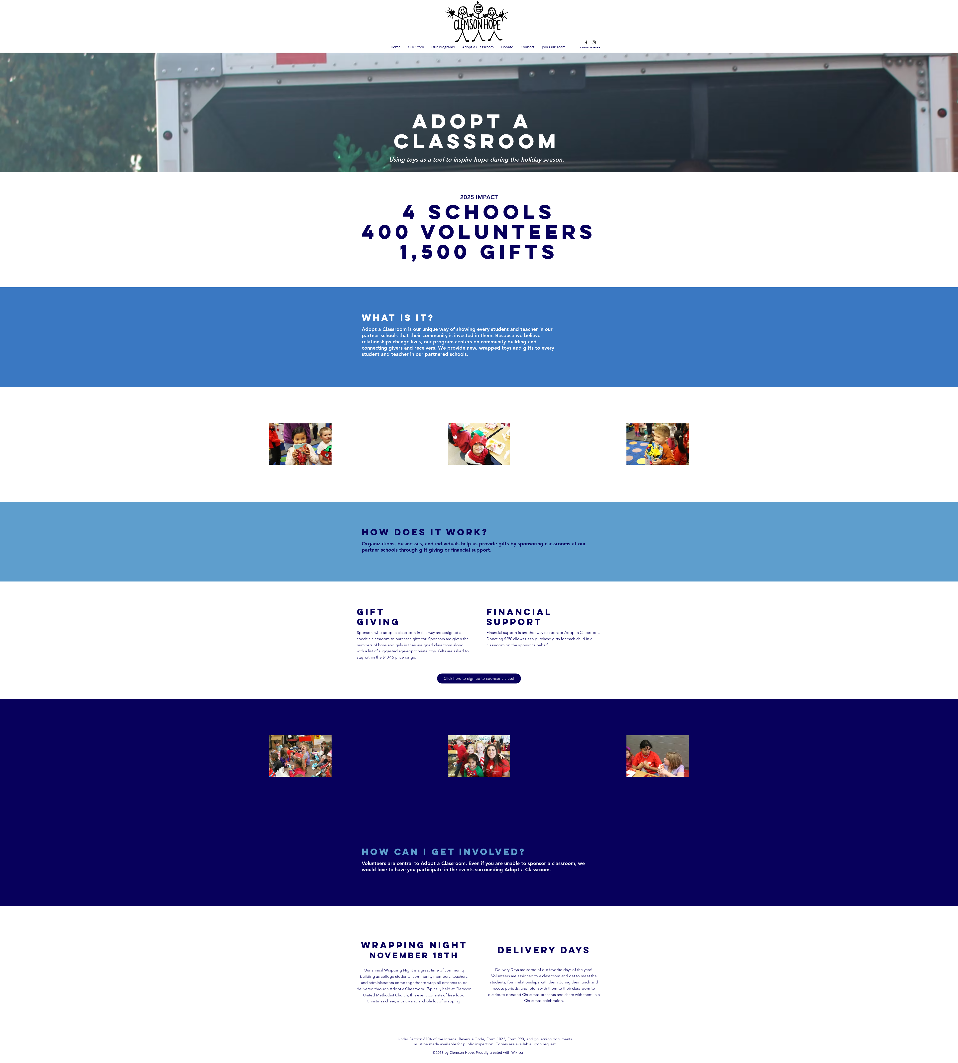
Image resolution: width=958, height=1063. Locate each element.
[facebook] (586, 42)
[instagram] (593, 42)
